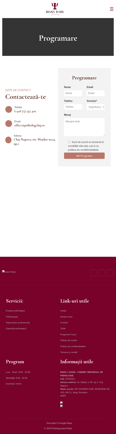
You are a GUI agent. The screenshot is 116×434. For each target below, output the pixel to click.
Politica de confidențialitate (73, 346)
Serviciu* (92, 101)
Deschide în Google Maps (59, 423)
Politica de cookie (68, 340)
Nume (67, 87)
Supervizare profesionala (18, 322)
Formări (64, 322)
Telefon (68, 101)
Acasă (63, 310)
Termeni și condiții (68, 352)
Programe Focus (68, 334)
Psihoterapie (12, 316)
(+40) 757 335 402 (25, 111)
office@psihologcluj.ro (29, 125)
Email (90, 87)
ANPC (63, 396)
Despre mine (66, 316)
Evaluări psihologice (15, 310)
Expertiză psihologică (16, 328)
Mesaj (67, 115)
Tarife (63, 328)
